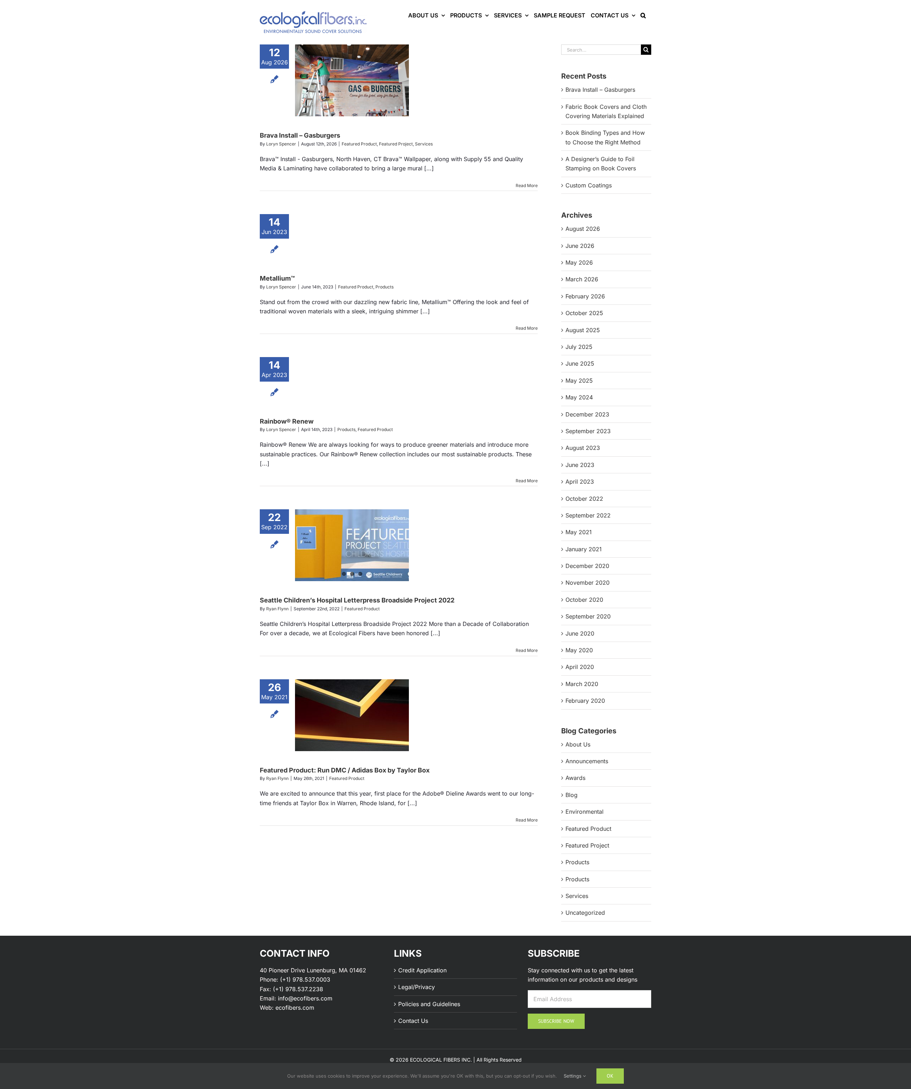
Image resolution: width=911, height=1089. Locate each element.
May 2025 (579, 380)
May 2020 (579, 650)
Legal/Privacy (416, 986)
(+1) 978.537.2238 (298, 989)
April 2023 (579, 481)
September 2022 (588, 515)
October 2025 (584, 313)
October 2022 (584, 498)
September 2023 (588, 431)
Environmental (584, 811)
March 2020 (581, 683)
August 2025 (582, 330)
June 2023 (579, 464)
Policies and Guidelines (429, 1004)
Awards (575, 777)
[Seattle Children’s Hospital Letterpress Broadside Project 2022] (352, 545)
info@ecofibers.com (305, 998)
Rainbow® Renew (287, 421)
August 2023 (582, 447)
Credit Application (422, 970)
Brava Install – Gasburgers (300, 135)
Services (424, 144)
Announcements (586, 761)
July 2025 (579, 346)
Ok (610, 1076)
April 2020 (579, 666)
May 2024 (579, 397)
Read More (527, 185)
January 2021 (583, 549)
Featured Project (396, 144)
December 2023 (587, 414)
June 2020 (579, 633)
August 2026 (582, 228)
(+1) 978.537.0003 (305, 979)
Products (384, 286)
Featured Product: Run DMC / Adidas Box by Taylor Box (345, 770)
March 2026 (581, 279)
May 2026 (579, 262)
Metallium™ (277, 278)
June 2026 (579, 245)
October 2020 (584, 599)
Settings (573, 1076)
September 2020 (588, 616)
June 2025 (579, 363)
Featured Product (359, 144)
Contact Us (413, 1020)
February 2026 (585, 296)
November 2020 (587, 582)
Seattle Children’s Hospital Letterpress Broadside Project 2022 (357, 600)
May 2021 (578, 532)
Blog (571, 794)
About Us (577, 744)
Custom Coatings (588, 185)
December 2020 (587, 565)
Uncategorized (585, 912)
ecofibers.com (294, 1007)
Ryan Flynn (277, 608)
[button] (643, 15)
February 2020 (585, 700)
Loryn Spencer (281, 144)
